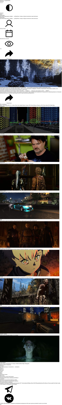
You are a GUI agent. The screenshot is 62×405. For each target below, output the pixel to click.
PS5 (42, 105)
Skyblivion (41, 383)
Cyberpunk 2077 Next (19, 383)
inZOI (27, 383)
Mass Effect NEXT (32, 383)
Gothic (25, 383)
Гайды (1, 371)
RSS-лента (2, 375)
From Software (34, 105)
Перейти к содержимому (5, 0)
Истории (2, 370)
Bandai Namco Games (24, 105)
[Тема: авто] (9, 7)
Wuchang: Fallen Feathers (12, 384)
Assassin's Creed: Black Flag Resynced (7, 383)
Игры (1, 14)
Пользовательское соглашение (6, 382)
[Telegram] (31, 389)
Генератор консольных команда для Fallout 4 (9, 377)
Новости (39, 105)
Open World (5, 105)
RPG (9, 105)
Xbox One (17, 105)
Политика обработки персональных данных (9, 380)
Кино (1, 372)
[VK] (31, 398)
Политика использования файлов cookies (8, 379)
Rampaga (2, 1)
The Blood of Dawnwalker (48, 383)
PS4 (29, 105)
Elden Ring (2, 15)
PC (11, 105)
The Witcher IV (4, 384)
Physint (37, 383)
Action (13, 105)
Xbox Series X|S (46, 105)
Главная (1, 13)
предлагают (39, 91)
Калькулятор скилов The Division (7, 376)
